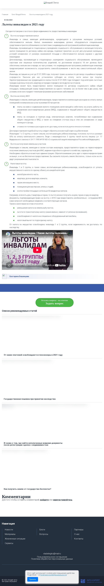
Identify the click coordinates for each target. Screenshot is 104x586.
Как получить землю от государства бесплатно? (27, 489)
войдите (44, 500)
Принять (32, 579)
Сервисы (9, 543)
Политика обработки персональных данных (52, 559)
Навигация (8, 523)
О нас (77, 534)
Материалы (10, 534)
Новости (9, 530)
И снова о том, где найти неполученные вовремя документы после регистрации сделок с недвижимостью (33, 444)
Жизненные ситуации (15, 539)
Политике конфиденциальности (53, 575)
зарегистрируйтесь (62, 500)
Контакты (78, 539)
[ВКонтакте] (53, 287)
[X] (47, 287)
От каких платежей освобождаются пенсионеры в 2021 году (33, 355)
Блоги (42, 530)
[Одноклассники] (59, 287)
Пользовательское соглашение (52, 557)
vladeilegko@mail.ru (52, 553)
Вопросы (43, 534)
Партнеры (78, 530)
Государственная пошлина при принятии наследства (30, 399)
